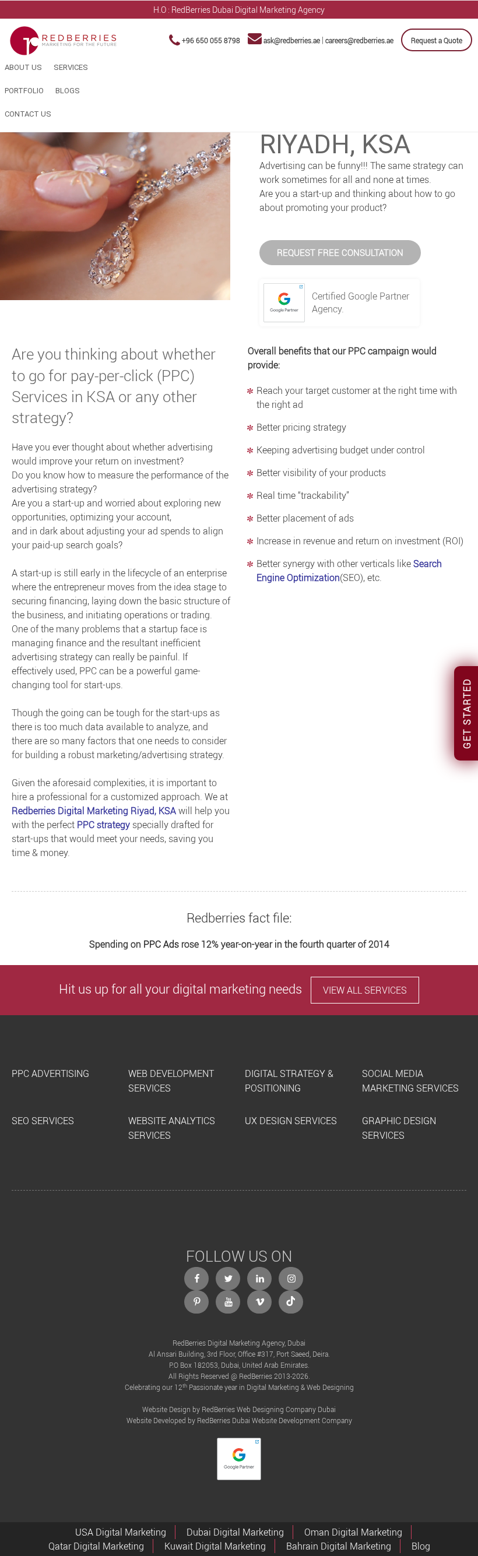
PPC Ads (161, 944)
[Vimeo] (260, 1302)
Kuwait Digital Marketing (215, 1546)
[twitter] (228, 1278)
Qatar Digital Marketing (96, 1546)
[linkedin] (260, 1278)
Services (71, 67)
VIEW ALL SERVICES (365, 990)
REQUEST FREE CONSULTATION (340, 252)
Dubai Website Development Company (292, 1420)
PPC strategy (103, 824)
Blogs (67, 90)
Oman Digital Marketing (353, 1532)
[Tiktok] (291, 1302)
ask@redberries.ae (291, 40)
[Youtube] (228, 1302)
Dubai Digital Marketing (235, 1532)
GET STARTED (467, 713)
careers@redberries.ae (359, 40)
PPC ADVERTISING (50, 1073)
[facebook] (197, 1278)
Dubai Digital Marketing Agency (268, 9)
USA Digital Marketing (120, 1532)
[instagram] (291, 1278)
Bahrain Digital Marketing (338, 1546)
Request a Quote (436, 40)
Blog (421, 1546)
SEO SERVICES (43, 1120)
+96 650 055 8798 (211, 40)
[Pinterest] (197, 1302)
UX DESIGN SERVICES (291, 1120)
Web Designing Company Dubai (286, 1409)
